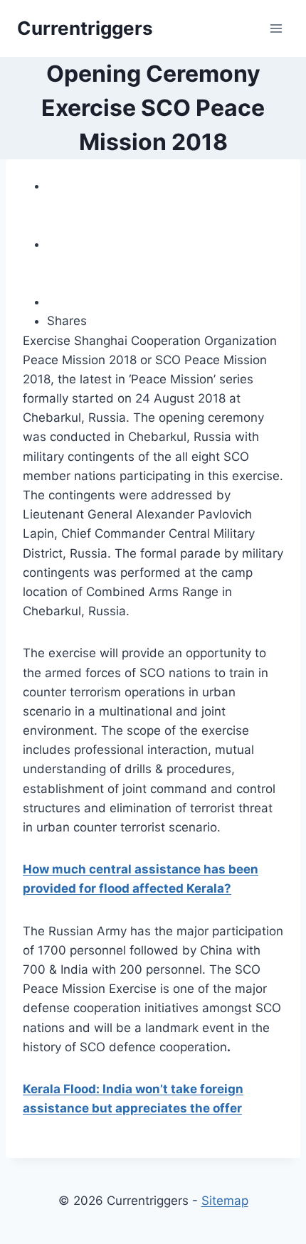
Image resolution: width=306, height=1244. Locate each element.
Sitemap (224, 1201)
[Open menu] (276, 28)
